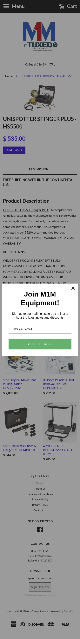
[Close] (73, 288)
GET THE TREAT (40, 344)
